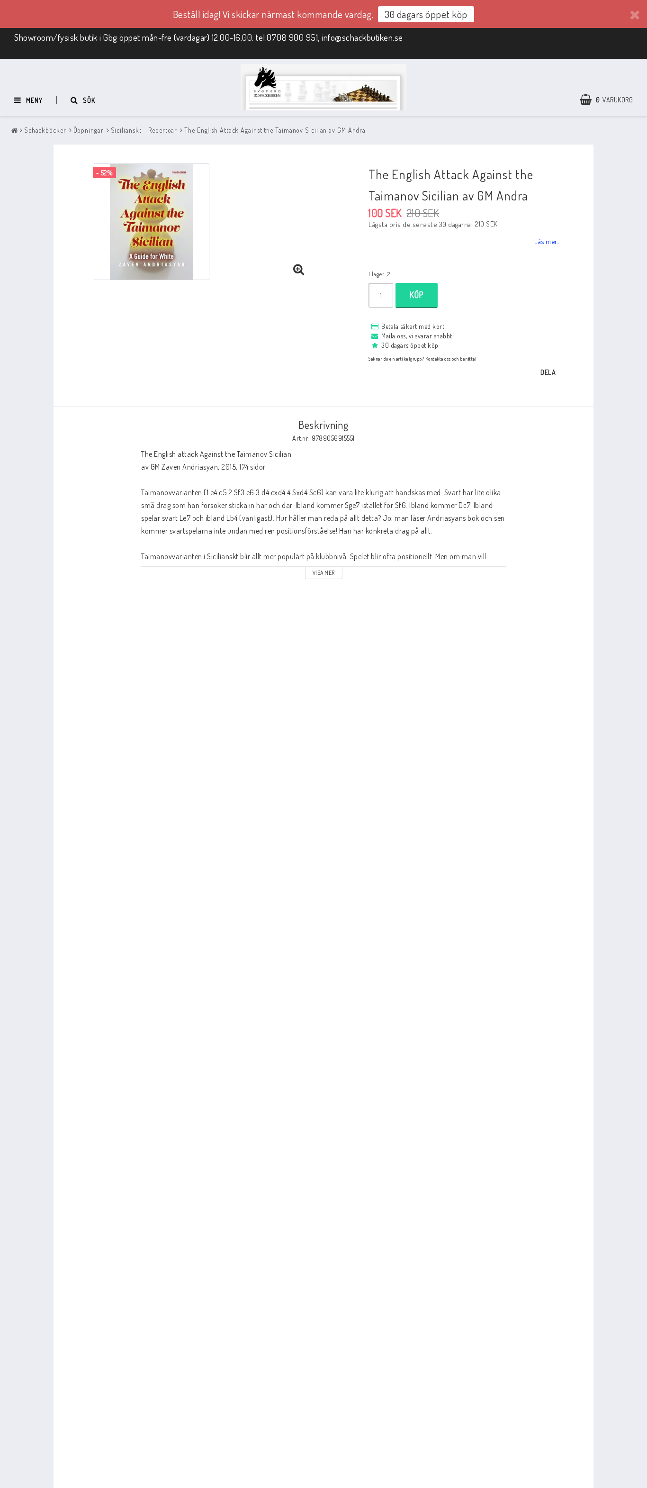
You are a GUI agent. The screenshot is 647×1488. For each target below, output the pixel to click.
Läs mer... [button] (547, 241)
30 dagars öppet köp (426, 14)
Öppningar (88, 130)
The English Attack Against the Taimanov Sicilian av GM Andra (275, 130)
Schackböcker (45, 130)
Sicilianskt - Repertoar (144, 130)
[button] (611, 100)
